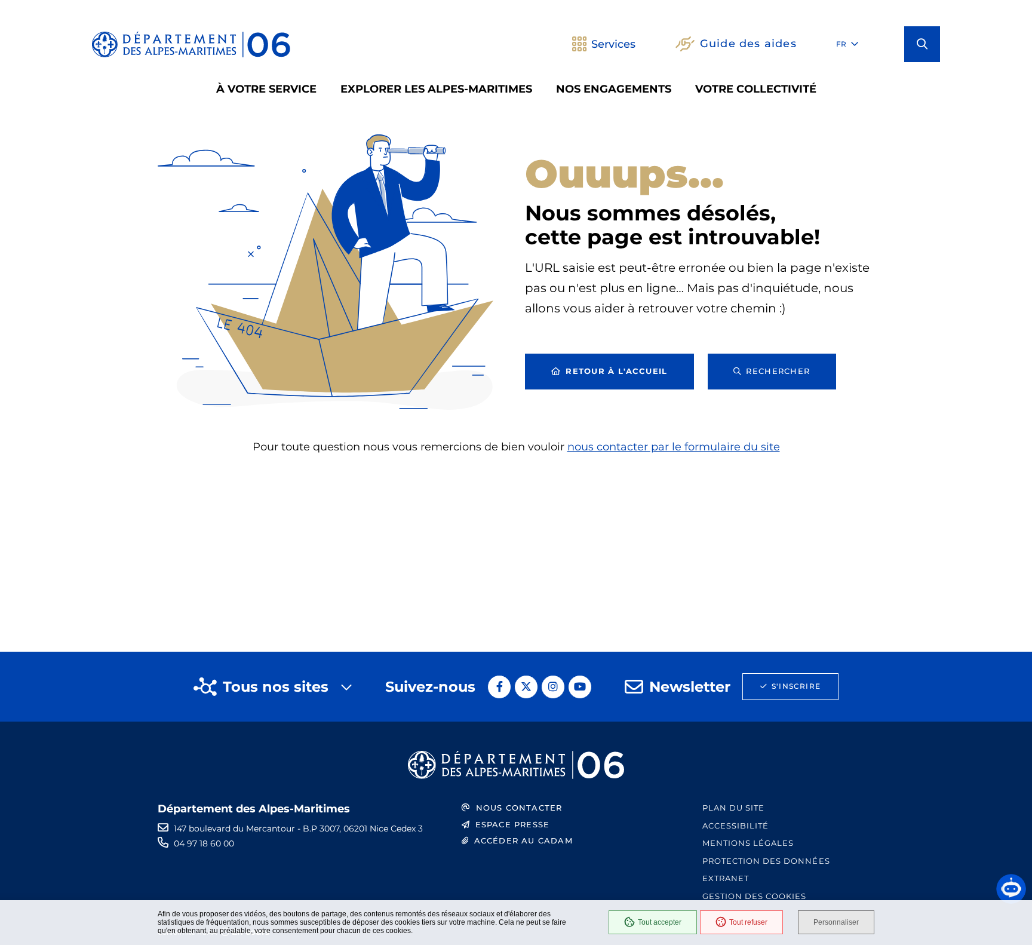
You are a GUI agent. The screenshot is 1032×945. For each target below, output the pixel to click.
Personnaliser (836, 922)
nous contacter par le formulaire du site (673, 446)
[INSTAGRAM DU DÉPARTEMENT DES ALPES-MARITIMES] (553, 687)
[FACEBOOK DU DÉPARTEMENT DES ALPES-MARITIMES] (499, 687)
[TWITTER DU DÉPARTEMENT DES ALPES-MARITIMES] (526, 687)
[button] (922, 44)
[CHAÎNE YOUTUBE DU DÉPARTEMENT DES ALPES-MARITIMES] (580, 687)
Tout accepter (659, 922)
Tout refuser (748, 922)
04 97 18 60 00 (204, 843)
